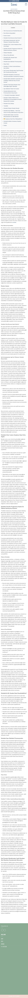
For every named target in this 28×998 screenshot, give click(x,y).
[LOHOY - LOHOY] (14, 4)
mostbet (14, 222)
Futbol (5, 125)
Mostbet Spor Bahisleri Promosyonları (13, 61)
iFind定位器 (4, 946)
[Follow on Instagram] (5, 930)
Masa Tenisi (6, 64)
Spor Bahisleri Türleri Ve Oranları (11, 88)
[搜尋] (4, 4)
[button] (2, 4)
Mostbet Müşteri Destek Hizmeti (11, 108)
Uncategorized (14, 9)
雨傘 (2, 938)
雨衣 (2, 941)
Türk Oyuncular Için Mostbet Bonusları (13, 30)
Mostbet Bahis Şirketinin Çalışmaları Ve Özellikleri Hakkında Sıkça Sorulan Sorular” (13, 80)
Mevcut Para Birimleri (9, 55)
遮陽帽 (2, 944)
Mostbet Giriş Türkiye (9, 103)
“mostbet (6, 105)
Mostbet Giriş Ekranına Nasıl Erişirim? (13, 38)
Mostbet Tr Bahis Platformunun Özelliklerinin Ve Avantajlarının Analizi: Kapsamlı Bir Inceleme (13, 99)
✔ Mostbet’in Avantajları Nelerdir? (12, 95)
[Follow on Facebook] (2, 930)
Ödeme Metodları (8, 52)
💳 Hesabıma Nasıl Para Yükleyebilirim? (13, 118)
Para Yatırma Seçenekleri (9, 33)
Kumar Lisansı (7, 35)
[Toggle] (26, 939)
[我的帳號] (23, 4)
